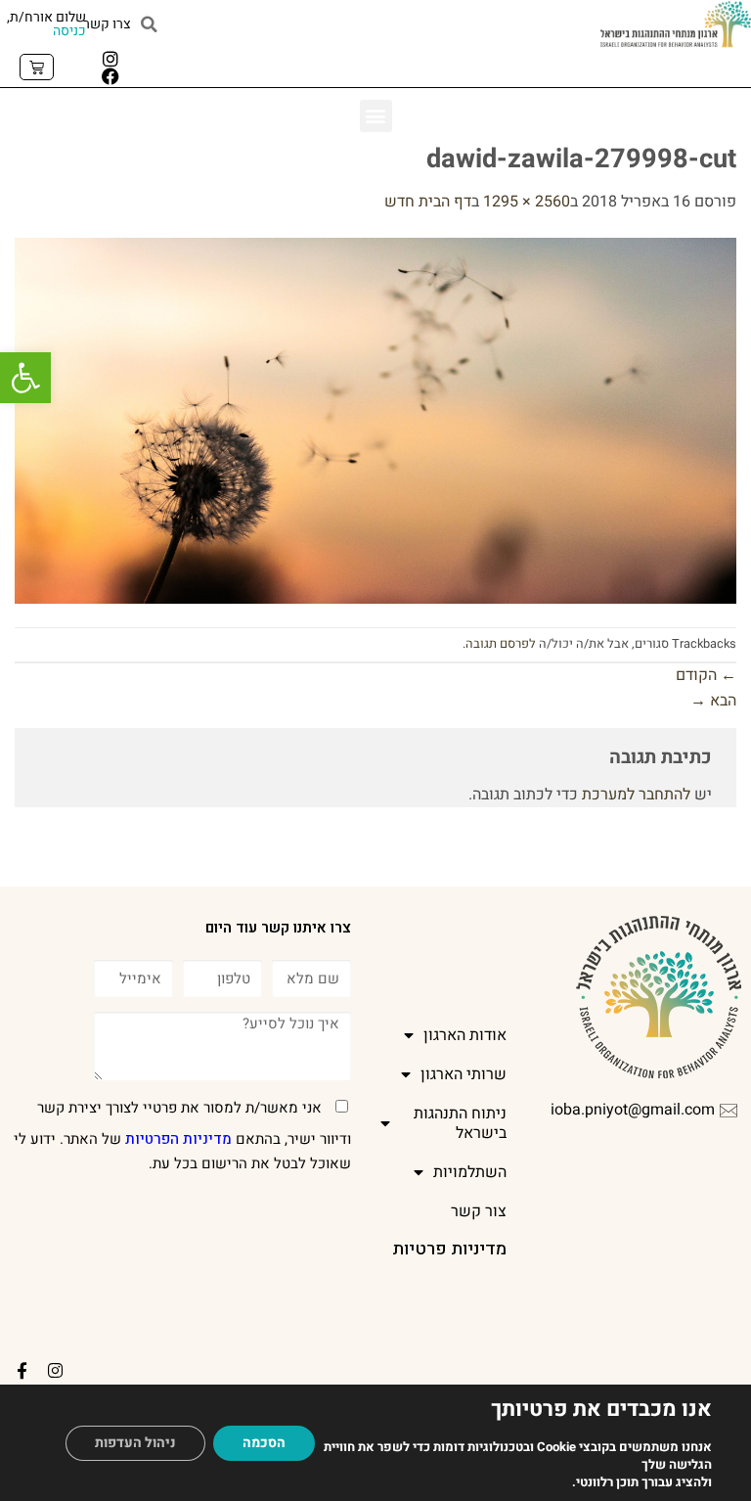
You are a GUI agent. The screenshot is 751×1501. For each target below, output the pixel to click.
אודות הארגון (465, 1035)
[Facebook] (110, 76)
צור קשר (479, 1211)
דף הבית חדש (427, 201)
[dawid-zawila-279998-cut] (375, 420)
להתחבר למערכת (636, 794)
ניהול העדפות (135, 1443)
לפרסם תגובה (500, 644)
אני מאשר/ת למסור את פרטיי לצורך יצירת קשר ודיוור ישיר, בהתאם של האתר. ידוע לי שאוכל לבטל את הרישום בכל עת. (182, 1136)
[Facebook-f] (21, 1370)
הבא (713, 700)
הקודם (706, 675)
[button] (25, 377)
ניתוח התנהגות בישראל (460, 1123)
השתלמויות (470, 1172)
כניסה (69, 31)
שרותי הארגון (463, 1074)
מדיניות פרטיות (449, 1249)
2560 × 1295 (526, 201)
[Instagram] (110, 59)
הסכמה (264, 1443)
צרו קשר (107, 24)
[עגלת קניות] (37, 67)
